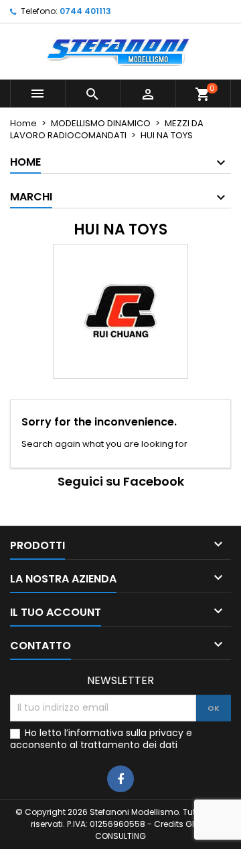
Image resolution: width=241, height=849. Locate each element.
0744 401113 (85, 11)
